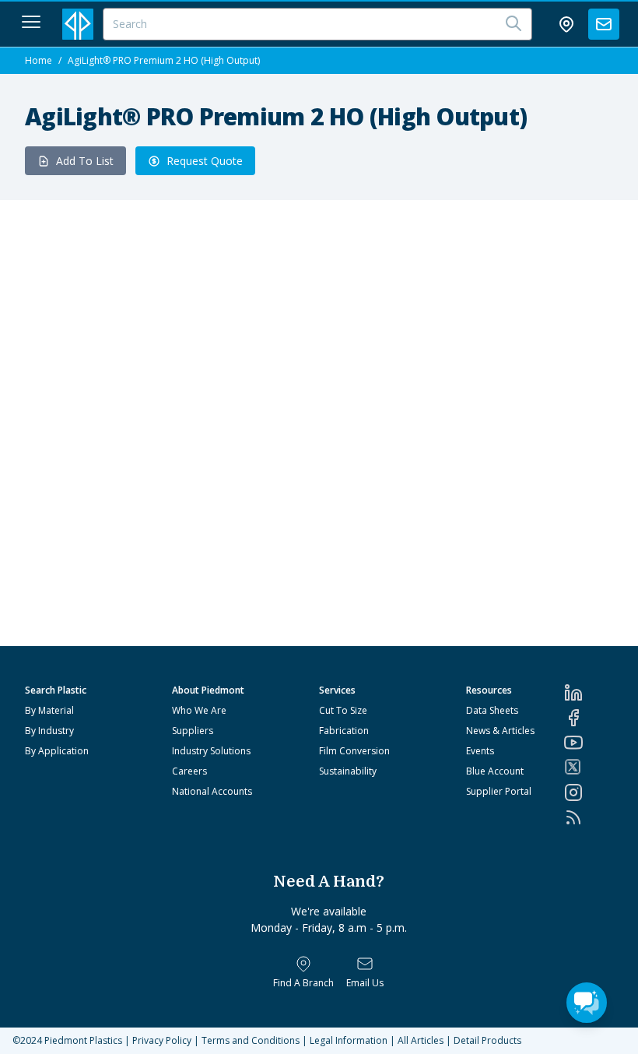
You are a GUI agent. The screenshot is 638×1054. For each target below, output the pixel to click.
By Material (49, 710)
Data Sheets (492, 710)
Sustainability (348, 771)
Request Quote (205, 160)
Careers (189, 771)
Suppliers (192, 730)
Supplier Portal (498, 791)
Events (480, 750)
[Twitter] (588, 766)
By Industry (49, 730)
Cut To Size (343, 710)
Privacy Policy (161, 1040)
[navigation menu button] (31, 21)
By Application (57, 750)
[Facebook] (588, 717)
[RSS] (588, 817)
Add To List (85, 160)
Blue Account (495, 771)
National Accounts (212, 791)
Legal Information (348, 1040)
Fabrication (344, 730)
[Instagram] (588, 792)
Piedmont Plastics (83, 1040)
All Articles (420, 1040)
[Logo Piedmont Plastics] (77, 24)
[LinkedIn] (588, 692)
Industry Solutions (211, 750)
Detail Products (487, 1040)
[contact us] (603, 24)
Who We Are (199, 710)
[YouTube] (588, 742)
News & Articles (500, 730)
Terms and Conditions (251, 1040)
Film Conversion (354, 750)
